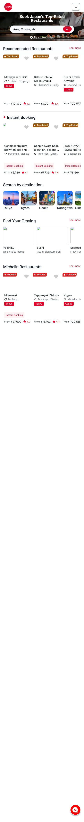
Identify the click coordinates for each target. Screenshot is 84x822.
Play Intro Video (43, 37)
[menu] (76, 7)
